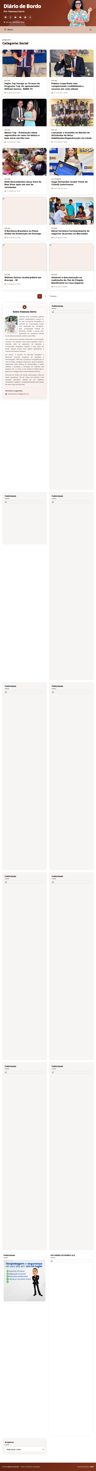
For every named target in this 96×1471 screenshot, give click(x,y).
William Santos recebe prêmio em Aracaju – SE (22, 278)
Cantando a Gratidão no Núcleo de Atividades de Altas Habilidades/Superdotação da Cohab (71, 135)
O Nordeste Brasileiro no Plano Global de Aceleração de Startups (22, 232)
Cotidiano (56, 179)
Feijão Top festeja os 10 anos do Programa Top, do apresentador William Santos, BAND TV (22, 86)
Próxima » (53, 296)
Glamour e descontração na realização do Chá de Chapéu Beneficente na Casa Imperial (67, 280)
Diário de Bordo (22, 6)
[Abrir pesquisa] (90, 29)
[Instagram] (11, 17)
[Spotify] (25, 17)
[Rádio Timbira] (30, 17)
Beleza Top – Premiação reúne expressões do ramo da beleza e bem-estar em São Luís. (22, 135)
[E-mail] (20, 17)
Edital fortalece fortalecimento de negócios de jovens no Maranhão (70, 232)
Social (7, 80)
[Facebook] (6, 17)
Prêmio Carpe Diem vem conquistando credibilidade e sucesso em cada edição (67, 86)
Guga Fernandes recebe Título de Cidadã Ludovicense (69, 183)
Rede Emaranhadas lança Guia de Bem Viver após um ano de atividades (22, 184)
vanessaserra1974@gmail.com (18, 394)
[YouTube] (15, 17)
